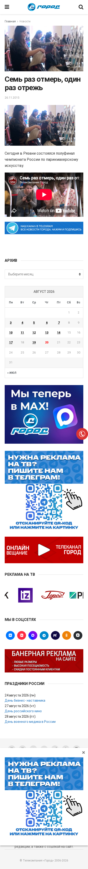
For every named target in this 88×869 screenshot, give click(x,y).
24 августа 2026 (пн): (20, 695)
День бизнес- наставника (25, 700)
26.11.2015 (12, 97)
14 (58, 332)
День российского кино (23, 711)
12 (34, 332)
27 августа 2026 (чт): (20, 706)
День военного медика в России (30, 722)
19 (34, 342)
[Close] (83, 752)
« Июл (11, 372)
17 (10, 342)
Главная (10, 21)
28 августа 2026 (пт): (20, 716)
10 (10, 332)
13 (46, 332)
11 (22, 332)
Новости (25, 21)
